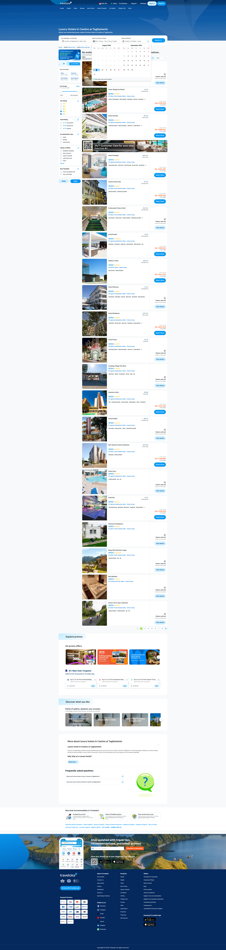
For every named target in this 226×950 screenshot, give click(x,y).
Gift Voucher (124, 918)
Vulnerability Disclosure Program (153, 908)
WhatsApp (103, 929)
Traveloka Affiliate (149, 880)
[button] (152, 3)
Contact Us (100, 880)
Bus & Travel (123, 886)
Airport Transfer (125, 889)
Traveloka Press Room (150, 902)
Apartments (123, 908)
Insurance (123, 912)
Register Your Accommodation (152, 896)
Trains (122, 883)
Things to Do (124, 899)
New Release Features (103, 896)
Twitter (102, 921)
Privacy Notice (148, 889)
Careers (99, 886)
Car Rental (123, 892)
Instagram (103, 910)
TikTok (102, 914)
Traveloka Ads (147, 905)
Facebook (102, 906)
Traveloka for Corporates (151, 877)
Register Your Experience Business (153, 899)
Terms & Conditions (149, 892)
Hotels (122, 877)
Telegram (102, 925)
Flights (122, 880)
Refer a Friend (148, 883)
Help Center (100, 883)
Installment (100, 889)
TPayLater (123, 915)
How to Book (100, 877)
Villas (122, 905)
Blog (145, 886)
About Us (99, 892)
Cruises (122, 902)
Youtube (102, 917)
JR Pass (122, 896)
